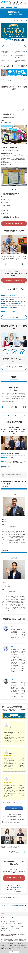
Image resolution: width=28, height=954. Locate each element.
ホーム (2, 7)
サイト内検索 (14, 4)
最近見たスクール (17, 4)
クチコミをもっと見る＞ (13, 808)
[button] (10, 45)
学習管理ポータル (10, 4)
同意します (14, 951)
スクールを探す (21, 4)
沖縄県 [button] (2, 913)
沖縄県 (15, 7)
